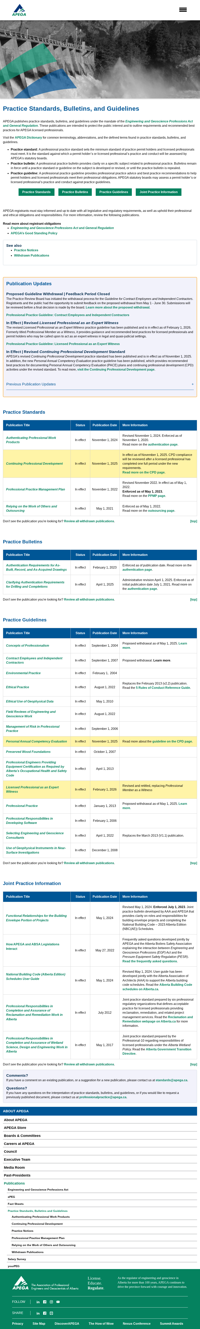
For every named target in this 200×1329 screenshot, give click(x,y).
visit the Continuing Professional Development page (115, 369)
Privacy (17, 1323)
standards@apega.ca (171, 1080)
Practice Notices (26, 250)
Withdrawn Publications (31, 255)
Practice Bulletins (75, 192)
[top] (193, 521)
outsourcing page (161, 510)
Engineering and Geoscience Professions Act (159, 121)
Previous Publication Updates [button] (31, 384)
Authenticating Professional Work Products (41, 1216)
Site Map (39, 1323)
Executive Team (17, 1159)
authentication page (163, 444)
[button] (183, 9)
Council (10, 1151)
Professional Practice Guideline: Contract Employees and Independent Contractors (67, 315)
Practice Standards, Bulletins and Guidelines (38, 1210)
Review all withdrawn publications (89, 521)
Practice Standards (36, 192)
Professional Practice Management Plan (38, 1238)
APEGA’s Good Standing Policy (34, 233)
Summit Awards (171, 1323)
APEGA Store (15, 1128)
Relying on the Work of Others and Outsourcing (44, 1245)
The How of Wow (101, 1323)
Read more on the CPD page (143, 472)
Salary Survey (17, 1259)
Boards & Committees (22, 1136)
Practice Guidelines (113, 192)
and (20, 125)
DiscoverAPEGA (67, 1323)
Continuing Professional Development (37, 1223)
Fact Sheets (16, 1203)
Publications (14, 1183)
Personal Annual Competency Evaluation (36, 741)
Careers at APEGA (19, 1144)
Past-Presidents (17, 1175)
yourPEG (14, 1266)
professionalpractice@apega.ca (102, 1097)
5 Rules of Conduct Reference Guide (163, 687)
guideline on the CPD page (172, 741)
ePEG (11, 1196)
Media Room (14, 1167)
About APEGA (15, 1120)
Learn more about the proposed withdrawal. (118, 307)
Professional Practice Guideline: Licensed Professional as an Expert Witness (63, 344)
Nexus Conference (137, 1323)
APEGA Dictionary (28, 137)
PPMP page (156, 495)
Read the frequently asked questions (149, 961)
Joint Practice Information (159, 192)
